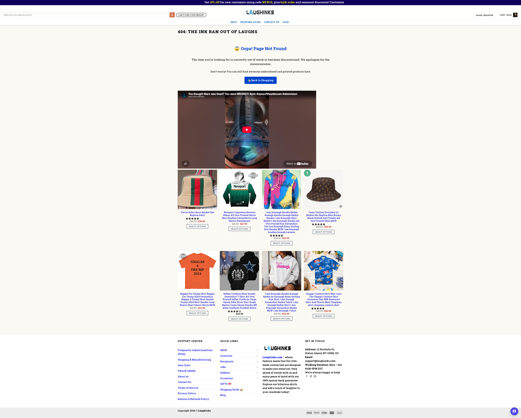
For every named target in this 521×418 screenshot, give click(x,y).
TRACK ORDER (187, 371)
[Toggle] (257, 350)
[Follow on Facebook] (307, 376)
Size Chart (184, 365)
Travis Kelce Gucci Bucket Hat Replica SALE (197, 214)
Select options (197, 226)
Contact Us (271, 22)
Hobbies (225, 372)
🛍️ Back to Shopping (260, 80)
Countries (226, 355)
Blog (223, 395)
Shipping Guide (250, 22)
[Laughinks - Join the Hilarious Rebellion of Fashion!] (260, 12)
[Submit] (172, 14)
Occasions (226, 378)
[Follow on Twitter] (311, 376)
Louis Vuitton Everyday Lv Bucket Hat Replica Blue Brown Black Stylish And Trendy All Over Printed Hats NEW (323, 216)
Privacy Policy (187, 393)
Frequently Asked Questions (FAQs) (195, 352)
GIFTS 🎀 (225, 383)
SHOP (233, 22)
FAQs (286, 22)
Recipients (226, 361)
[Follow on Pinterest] (315, 376)
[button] (192, 218)
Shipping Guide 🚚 (231, 389)
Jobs (223, 367)
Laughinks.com (272, 357)
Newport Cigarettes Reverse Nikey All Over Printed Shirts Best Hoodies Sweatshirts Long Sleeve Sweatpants (239, 216)
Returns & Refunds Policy (193, 399)
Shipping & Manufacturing (194, 359)
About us (183, 376)
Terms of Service (188, 387)
